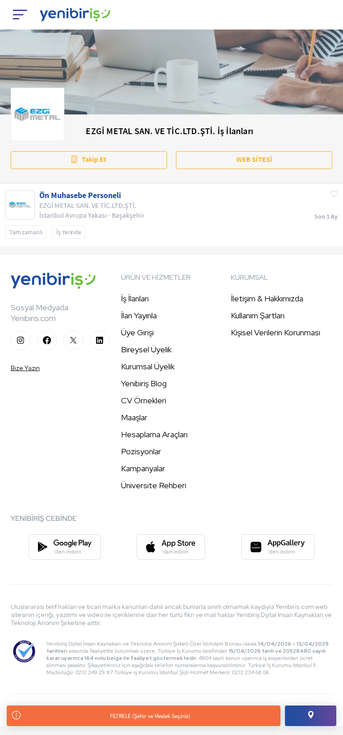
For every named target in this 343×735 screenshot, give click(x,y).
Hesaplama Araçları (154, 434)
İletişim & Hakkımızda (267, 298)
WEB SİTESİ (254, 159)
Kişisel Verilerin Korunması (275, 332)
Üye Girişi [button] (137, 332)
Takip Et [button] (94, 159)
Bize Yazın (25, 368)
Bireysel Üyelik (146, 349)
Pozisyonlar (141, 451)
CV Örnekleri (143, 400)
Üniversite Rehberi (153, 485)
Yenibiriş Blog (144, 383)
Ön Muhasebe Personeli (80, 195)
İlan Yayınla (139, 315)
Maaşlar (134, 417)
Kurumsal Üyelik (148, 366)
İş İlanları (135, 298)
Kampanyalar (143, 468)
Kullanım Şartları (257, 315)
